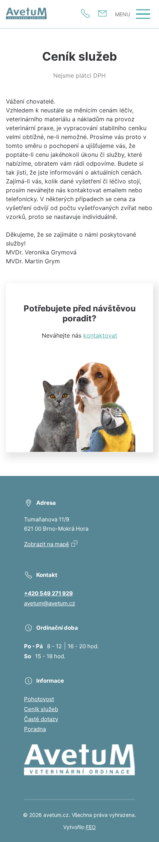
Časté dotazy (41, 719)
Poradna (35, 729)
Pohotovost (39, 699)
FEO (91, 827)
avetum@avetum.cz (49, 603)
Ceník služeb (41, 709)
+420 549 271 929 (48, 593)
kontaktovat (100, 335)
